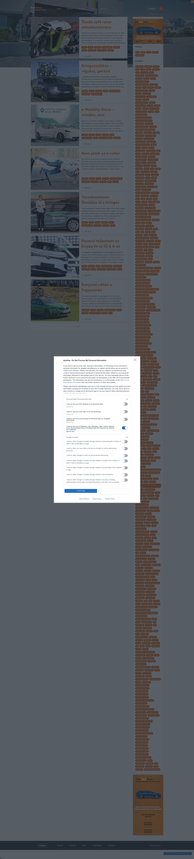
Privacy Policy (110, 499)
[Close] (136, 360)
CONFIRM (81, 491)
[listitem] (97, 399)
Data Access (97, 499)
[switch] (125, 404)
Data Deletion (84, 499)
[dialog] (97, 429)
